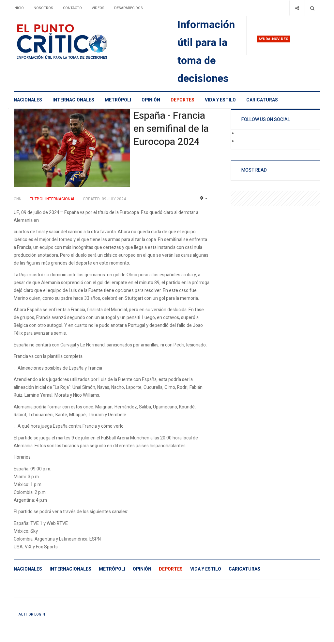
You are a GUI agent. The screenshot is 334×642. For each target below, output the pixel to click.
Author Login (32, 614)
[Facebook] (241, 133)
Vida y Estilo (220, 100)
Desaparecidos (128, 8)
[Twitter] (241, 141)
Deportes (182, 100)
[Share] (297, 8)
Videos (98, 8)
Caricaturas (262, 100)
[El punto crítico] (73, 41)
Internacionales (73, 100)
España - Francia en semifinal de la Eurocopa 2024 (171, 129)
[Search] (312, 8)
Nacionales (28, 100)
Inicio (18, 8)
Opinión (151, 100)
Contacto (72, 8)
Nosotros (43, 8)
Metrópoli (118, 100)
